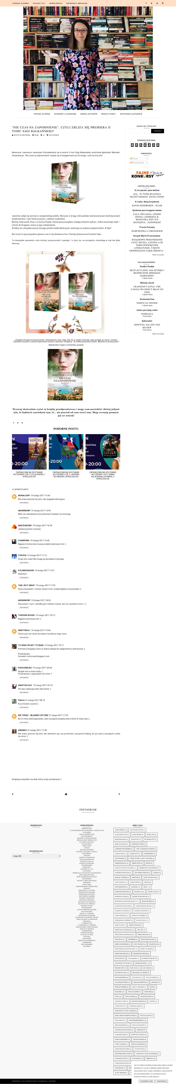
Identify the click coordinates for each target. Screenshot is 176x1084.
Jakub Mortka (120, 882)
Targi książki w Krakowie (86, 919)
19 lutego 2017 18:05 (41, 600)
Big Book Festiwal (86, 842)
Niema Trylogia (143, 934)
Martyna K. (24, 630)
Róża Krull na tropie (139, 972)
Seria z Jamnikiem (138, 987)
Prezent (87, 888)
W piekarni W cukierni (87, 925)
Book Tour (87, 846)
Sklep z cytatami (87, 913)
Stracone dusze (146, 996)
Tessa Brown (119, 1020)
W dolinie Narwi (120, 1034)
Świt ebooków (87, 944)
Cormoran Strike (137, 844)
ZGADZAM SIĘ (161, 1081)
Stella (117, 996)
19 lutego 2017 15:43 (40, 495)
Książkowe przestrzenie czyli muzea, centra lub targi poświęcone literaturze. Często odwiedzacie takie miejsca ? (147, 245)
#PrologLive (87, 828)
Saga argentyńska (121, 982)
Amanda (22, 730)
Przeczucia (134, 968)
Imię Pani (135, 877)
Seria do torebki (121, 987)
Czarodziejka (148, 853)
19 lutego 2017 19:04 (41, 630)
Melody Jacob (147, 283)
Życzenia (87, 946)
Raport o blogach (86, 898)
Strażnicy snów (120, 1001)
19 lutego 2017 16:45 (40, 540)
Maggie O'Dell (141, 920)
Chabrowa (23, 540)
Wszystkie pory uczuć (123, 1053)
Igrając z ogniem (121, 877)
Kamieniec (134, 887)
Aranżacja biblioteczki (87, 838)
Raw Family (147, 968)
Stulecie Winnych (138, 1001)
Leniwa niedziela (121, 915)
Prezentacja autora (87, 890)
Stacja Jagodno (133, 991)
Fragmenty (86, 853)
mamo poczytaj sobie (147, 310)
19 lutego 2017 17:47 (44, 570)
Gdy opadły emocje (141, 872)
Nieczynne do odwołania (123, 934)
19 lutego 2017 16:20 (42, 525)
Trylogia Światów (138, 1025)
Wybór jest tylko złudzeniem (146, 1053)
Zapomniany (119, 1068)
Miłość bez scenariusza (123, 930)
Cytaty (87, 848)
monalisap (24, 495)
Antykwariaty (87, 836)
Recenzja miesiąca (86, 900)
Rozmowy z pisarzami (65, 114)
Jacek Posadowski (149, 877)
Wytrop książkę (86, 933)
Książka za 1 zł (87, 869)
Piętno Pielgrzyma (121, 953)
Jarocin (146, 882)
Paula (21, 700)
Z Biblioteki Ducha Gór (123, 1063)
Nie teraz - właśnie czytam (33, 715)
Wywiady (86, 936)
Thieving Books (26, 615)
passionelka (25, 668)
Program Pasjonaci (87, 894)
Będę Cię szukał (120, 844)
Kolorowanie (87, 865)
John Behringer (120, 887)
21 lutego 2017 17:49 (37, 730)
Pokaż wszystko (158, 255)
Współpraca (56, 3)
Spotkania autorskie (131, 114)
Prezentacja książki (87, 892)
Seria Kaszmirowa (139, 982)
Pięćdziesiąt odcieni (140, 953)
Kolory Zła (138, 891)
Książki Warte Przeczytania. (147, 236)
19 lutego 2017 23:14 (43, 685)
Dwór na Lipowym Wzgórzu (124, 868)
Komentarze (138, 163)
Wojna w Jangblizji (137, 1044)
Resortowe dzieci (121, 972)
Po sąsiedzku (132, 958)
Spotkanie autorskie (86, 915)
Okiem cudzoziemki (121, 944)
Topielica (147, 313)
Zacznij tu (39, 3)
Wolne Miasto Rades (122, 1049)
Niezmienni (132, 939)
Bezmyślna (135, 839)
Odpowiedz (24, 503)
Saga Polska (136, 977)
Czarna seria (119, 853)
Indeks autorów (88, 114)
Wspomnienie (87, 931)
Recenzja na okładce (86, 902)
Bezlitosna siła (120, 839)
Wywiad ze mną (87, 934)
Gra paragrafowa (87, 859)
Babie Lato (150, 834)
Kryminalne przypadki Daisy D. (126, 901)
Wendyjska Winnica (138, 1034)
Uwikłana (140, 1030)
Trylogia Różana (121, 1025)
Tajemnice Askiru (135, 1006)
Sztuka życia (119, 1006)
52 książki (87, 832)
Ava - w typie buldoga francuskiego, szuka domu (147, 195)
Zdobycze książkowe (86, 940)
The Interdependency (136, 1020)
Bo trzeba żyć (149, 839)
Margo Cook (119, 925)
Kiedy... (146, 887)
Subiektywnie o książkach (37, 1081)
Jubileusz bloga (87, 861)
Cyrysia (22, 555)
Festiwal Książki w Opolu (86, 851)
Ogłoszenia (54, 135)
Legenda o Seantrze (122, 910)
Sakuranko (147, 321)
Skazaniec (118, 991)
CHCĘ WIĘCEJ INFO (146, 1081)
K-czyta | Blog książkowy (147, 202)
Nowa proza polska (147, 939)
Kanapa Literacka (86, 863)
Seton (151, 987)
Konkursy (87, 867)
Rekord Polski (87, 905)
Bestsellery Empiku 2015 (87, 840)
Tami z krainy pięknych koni (125, 1015)
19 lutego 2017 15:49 (41, 511)
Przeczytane (108, 114)
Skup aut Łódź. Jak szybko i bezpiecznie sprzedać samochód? (147, 273)
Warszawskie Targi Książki (87, 927)
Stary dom (148, 991)
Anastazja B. (25, 685)
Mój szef (140, 930)
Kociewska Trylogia (122, 891)
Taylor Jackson (145, 1015)
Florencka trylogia (122, 872)
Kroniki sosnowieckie (139, 896)
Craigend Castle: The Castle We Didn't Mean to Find (147, 289)
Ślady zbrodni (120, 1072)
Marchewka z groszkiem (147, 231)
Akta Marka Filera (136, 830)
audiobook (86, 942)
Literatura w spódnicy (123, 920)
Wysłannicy (136, 1058)
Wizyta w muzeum (87, 929)
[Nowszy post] (13, 794)
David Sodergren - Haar (147, 205)
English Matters (87, 849)
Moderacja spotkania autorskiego (87, 873)
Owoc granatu (138, 944)
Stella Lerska (130, 996)
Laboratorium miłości (144, 906)
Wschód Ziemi (139, 1049)
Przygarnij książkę (87, 896)
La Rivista (87, 871)
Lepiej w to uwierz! (138, 915)
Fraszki (87, 855)
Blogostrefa (87, 844)
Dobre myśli (136, 863)
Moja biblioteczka (86, 875)
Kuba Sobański (147, 901)
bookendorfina (147, 299)
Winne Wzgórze (120, 1044)
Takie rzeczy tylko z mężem (125, 1011)
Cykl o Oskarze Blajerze (145, 849)
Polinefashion (26, 570)
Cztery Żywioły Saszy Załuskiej (140, 858)
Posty (135, 159)
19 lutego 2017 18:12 (45, 615)
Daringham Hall (121, 863)
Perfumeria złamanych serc (125, 949)
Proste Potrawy (147, 227)
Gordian (156, 872)
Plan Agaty (119, 958)
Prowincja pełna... (141, 963)
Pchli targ (86, 884)
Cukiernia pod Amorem (123, 849)
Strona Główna (20, 3)
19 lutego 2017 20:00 (42, 668)
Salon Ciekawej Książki (86, 909)
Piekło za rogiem (146, 949)
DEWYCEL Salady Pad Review (147, 326)
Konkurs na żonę (121, 896)
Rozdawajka (87, 907)
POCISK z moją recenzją (87, 880)
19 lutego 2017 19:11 (54, 645)
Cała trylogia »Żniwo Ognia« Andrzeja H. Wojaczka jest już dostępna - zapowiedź (147, 218)
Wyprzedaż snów (121, 1058)
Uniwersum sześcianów (123, 1030)
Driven (148, 863)
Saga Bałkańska (121, 977)
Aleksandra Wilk (121, 834)
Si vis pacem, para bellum (147, 190)
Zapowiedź (87, 938)
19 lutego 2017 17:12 (37, 555)
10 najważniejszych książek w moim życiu (87, 830)
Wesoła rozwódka (121, 1039)
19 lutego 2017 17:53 (45, 585)
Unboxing (87, 921)
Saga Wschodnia (151, 977)
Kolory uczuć (153, 891)
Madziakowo (25, 525)
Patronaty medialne (76, 3)
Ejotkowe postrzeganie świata (147, 210)
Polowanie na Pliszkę (122, 963)
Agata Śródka (120, 830)
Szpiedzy (152, 1001)
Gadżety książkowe (87, 857)
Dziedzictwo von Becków (148, 868)
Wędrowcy (150, 1058)
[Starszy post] (119, 794)
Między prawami (134, 925)
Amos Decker (137, 834)
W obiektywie (86, 923)
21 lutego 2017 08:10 (35, 700)
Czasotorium (119, 858)
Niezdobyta (119, 939)
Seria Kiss (154, 982)
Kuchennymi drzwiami (123, 906)
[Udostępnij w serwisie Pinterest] (22, 423)
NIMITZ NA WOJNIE (147, 303)
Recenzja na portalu (86, 904)
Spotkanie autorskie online (86, 917)
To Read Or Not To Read (31, 645)
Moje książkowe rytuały (87, 876)
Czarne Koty (134, 853)
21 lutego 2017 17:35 (58, 715)
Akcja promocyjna (86, 834)
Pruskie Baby (119, 968)
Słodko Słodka (147, 266)
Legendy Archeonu (141, 910)
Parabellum (153, 944)
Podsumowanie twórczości (87, 886)
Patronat (87, 882)
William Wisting (138, 1039)
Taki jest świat (26, 585)
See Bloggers (86, 911)
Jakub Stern (134, 882)
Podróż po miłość (149, 958)
